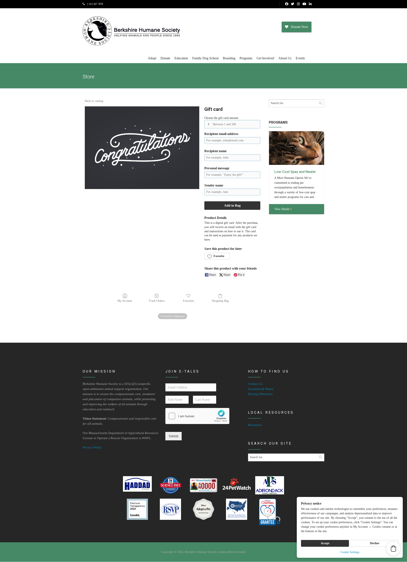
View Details (282, 209)
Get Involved (265, 58)
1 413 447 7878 (94, 4)
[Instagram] (298, 4)
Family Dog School (205, 58)
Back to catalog (94, 101)
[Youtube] (304, 4)
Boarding (229, 58)
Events (300, 58)
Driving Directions (260, 394)
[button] (217, 256)
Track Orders (156, 300)
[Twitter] (292, 4)
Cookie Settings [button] (349, 552)
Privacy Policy (92, 447)
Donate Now (298, 27)
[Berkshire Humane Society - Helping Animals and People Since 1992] (131, 30)
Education (181, 58)
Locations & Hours (260, 389)
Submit (173, 436)
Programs (246, 58)
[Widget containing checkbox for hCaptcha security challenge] (197, 416)
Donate (165, 58)
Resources (255, 425)
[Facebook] (286, 4)
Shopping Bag (220, 300)
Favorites (188, 300)
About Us (284, 58)
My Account (124, 300)
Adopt (152, 58)
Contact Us (255, 383)
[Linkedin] (310, 4)
